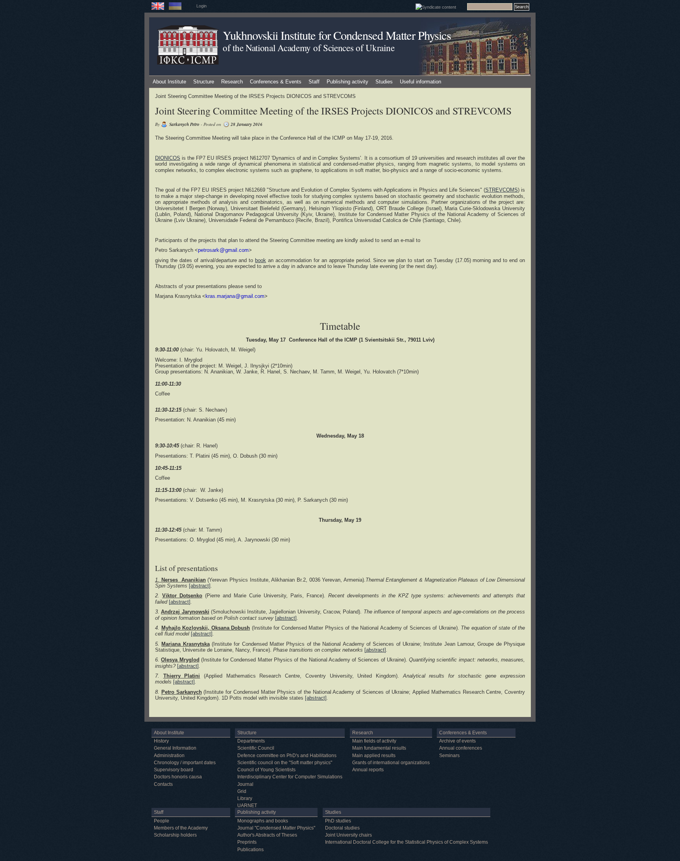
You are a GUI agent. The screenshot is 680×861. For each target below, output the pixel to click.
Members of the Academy (181, 828)
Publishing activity (347, 82)
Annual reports (368, 769)
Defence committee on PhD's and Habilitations (286, 755)
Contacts (163, 784)
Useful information (420, 82)
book (260, 260)
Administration (169, 755)
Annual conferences (460, 748)
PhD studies (338, 821)
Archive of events (457, 741)
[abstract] (200, 586)
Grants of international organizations (391, 762)
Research (232, 82)
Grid (241, 791)
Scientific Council (255, 748)
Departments (251, 741)
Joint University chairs (348, 835)
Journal (245, 784)
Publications (250, 849)
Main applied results (373, 755)
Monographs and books (262, 821)
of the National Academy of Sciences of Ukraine (308, 48)
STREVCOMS (501, 190)
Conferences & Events (275, 82)
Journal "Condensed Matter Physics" (276, 828)
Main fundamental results (379, 748)
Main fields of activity (374, 741)
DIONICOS (167, 158)
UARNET (247, 805)
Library (244, 798)
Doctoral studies (342, 828)
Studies (384, 82)
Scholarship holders (175, 835)
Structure (203, 82)
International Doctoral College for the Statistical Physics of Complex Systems (406, 842)
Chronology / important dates (185, 762)
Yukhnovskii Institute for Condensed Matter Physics (337, 35)
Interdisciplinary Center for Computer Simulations (289, 777)
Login (201, 6)
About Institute (169, 82)
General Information (175, 748)
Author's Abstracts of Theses (267, 835)
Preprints (247, 842)
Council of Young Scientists (266, 769)
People (161, 821)
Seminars (449, 755)
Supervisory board (173, 769)
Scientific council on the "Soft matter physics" (284, 762)
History (161, 741)
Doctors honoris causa (178, 777)
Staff (314, 82)
